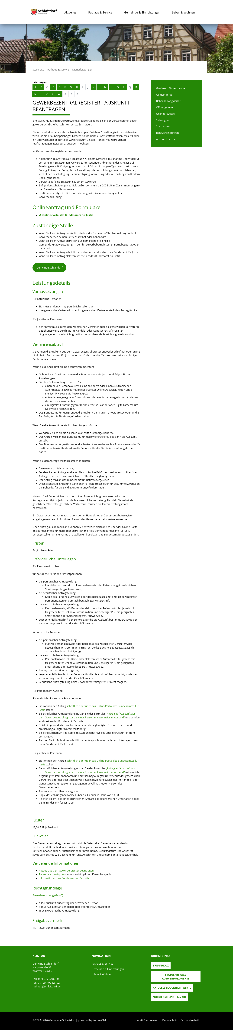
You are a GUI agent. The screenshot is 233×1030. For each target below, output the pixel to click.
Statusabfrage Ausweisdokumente (175, 976)
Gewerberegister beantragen (76, 870)
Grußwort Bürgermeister (171, 88)
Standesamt (163, 126)
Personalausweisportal (52, 874)
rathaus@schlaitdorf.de (46, 986)
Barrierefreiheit (190, 1020)
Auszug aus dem (49, 870)
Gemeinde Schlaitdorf (49, 267)
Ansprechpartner (166, 139)
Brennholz (161, 965)
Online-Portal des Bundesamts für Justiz (67, 215)
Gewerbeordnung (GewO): (48, 895)
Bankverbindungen (167, 133)
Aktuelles (70, 12)
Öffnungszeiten (165, 107)
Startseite (38, 69)
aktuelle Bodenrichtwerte (172, 988)
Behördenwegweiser (168, 101)
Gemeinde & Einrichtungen (142, 12)
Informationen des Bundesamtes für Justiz (64, 878)
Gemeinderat (164, 94)
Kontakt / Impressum (146, 1020)
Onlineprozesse (165, 113)
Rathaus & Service (100, 12)
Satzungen (162, 120)
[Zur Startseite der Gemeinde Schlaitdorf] (44, 12)
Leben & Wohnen (183, 12)
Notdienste (169, 997)
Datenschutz (169, 1020)
